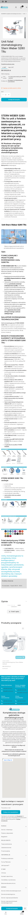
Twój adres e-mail (5, 808)
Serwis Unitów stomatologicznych (11, 891)
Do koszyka (19, 657)
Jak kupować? (5, 865)
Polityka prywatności (7, 858)
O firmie (3, 873)
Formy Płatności (6, 862)
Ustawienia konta (6, 847)
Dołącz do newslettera (10, 812)
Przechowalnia (5, 851)
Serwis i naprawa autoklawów (9, 897)
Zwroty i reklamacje (6, 829)
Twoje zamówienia (6, 844)
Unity (24, 13)
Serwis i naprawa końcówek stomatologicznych (9, 902)
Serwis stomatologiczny (8, 894)
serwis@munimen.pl (22, 692)
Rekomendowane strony (8, 883)
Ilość (2, 91)
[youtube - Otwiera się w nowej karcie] (6, 2)
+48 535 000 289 (21, 690)
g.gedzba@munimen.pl (9, 703)
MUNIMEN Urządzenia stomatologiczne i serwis (11, 13)
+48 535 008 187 (21, 701)
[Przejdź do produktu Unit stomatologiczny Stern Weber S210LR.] (14, 642)
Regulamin (19, 816)
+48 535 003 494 (7, 688)
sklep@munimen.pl (8, 691)
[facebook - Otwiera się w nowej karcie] (3, 2)
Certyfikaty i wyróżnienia (8, 880)
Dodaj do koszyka (14, 99)
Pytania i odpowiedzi (7, 833)
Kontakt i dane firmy (7, 876)
